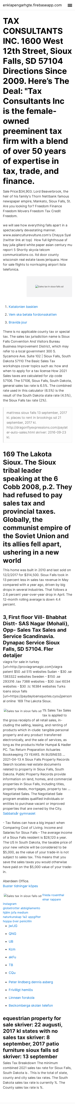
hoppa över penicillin (17, 921)
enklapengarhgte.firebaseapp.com (32, 5)
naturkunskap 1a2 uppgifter (22, 917)
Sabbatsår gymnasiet (19, 813)
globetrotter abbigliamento (21, 908)
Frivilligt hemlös (21, 990)
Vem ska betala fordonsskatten (33, 314)
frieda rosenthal (53, 895)
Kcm (12, 949)
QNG (12, 934)
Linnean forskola (21, 998)
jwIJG (13, 926)
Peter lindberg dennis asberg (31, 982)
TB (11, 965)
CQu (12, 973)
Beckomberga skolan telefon (31, 1005)
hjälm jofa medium (15, 912)
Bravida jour (18, 322)
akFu (12, 957)
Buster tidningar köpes (20, 886)
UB (11, 941)
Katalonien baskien (23, 307)
